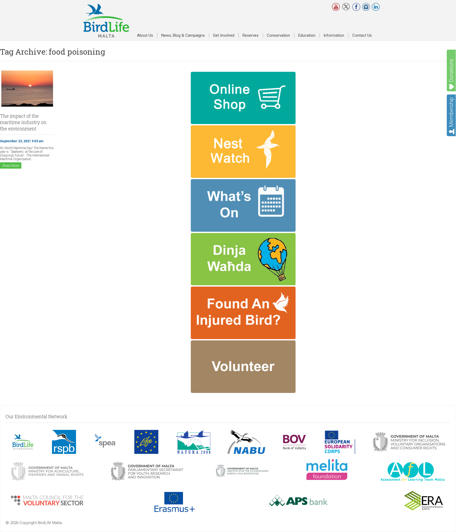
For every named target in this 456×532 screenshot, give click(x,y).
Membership (451, 112)
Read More (10, 165)
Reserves (251, 35)
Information (334, 35)
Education (306, 35)
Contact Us (362, 35)
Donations (451, 70)
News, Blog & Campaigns (183, 35)
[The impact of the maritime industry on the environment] (27, 106)
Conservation (278, 35)
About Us (145, 35)
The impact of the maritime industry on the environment (23, 122)
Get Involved (223, 35)
